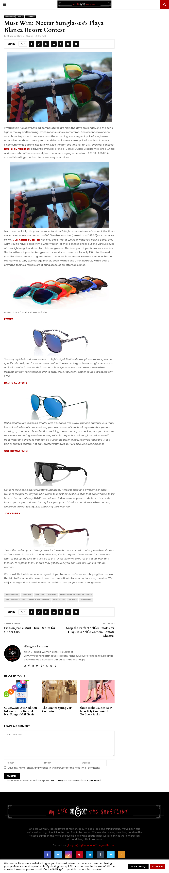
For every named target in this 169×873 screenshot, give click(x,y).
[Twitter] (58, 854)
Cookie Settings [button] (138, 866)
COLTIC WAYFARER (16, 451)
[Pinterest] (79, 854)
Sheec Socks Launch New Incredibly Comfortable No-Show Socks (96, 711)
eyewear (52, 595)
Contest (39, 595)
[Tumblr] (100, 854)
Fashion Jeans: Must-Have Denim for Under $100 (29, 630)
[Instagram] (68, 854)
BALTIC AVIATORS (15, 383)
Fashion (20, 16)
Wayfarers (86, 599)
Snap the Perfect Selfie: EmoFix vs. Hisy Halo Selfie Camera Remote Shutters (90, 632)
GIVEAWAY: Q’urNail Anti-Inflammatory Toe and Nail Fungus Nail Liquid (21, 711)
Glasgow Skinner (15, 36)
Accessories (10, 16)
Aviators (26, 595)
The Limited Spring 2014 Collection (57, 709)
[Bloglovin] (111, 854)
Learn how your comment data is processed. (75, 780)
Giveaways (30, 16)
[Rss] (121, 854)
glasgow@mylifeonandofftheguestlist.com (91, 845)
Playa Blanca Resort (39, 599)
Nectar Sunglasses (17, 148)
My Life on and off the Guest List (76, 595)
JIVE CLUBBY (12, 513)
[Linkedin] (89, 854)
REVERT (9, 319)
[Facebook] (47, 854)
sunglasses (59, 599)
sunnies (73, 599)
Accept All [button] (157, 866)
